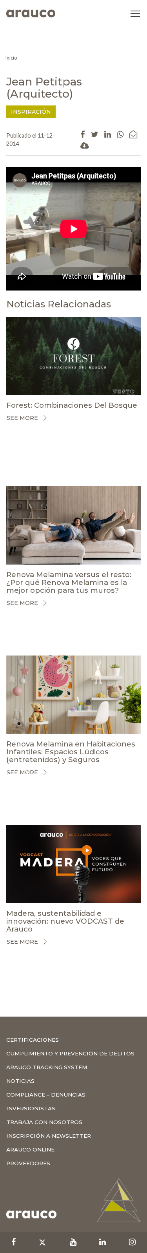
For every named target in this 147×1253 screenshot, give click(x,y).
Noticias (20, 1081)
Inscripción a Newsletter (48, 1136)
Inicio (11, 57)
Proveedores (28, 1163)
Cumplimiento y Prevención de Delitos (70, 1053)
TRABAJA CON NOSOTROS (44, 1122)
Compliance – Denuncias (45, 1094)
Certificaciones (32, 1040)
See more (22, 417)
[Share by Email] (133, 134)
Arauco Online (30, 1149)
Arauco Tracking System (46, 1067)
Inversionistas (30, 1108)
